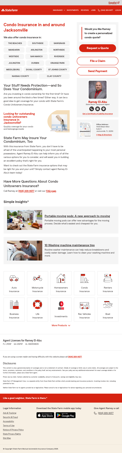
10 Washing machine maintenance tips (70, 245)
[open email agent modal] (97, 109)
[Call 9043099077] (91, 108)
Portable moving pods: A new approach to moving (77, 216)
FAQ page (51, 191)
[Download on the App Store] (45, 415)
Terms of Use (8, 426)
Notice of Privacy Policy (13, 430)
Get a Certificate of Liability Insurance (98, 114)
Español (113, 2)
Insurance (58, 10)
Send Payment (97, 71)
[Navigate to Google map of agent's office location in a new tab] (103, 108)
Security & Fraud (10, 417)
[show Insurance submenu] (64, 10)
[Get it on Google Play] (66, 415)
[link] (9, 10)
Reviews (85, 10)
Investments (73, 10)
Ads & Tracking (9, 413)
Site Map (7, 438)
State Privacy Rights (12, 434)
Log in (118, 10)
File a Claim (97, 61)
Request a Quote (98, 48)
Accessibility (8, 421)
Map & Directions (105, 135)
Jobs (93, 10)
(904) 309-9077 (107, 10)
